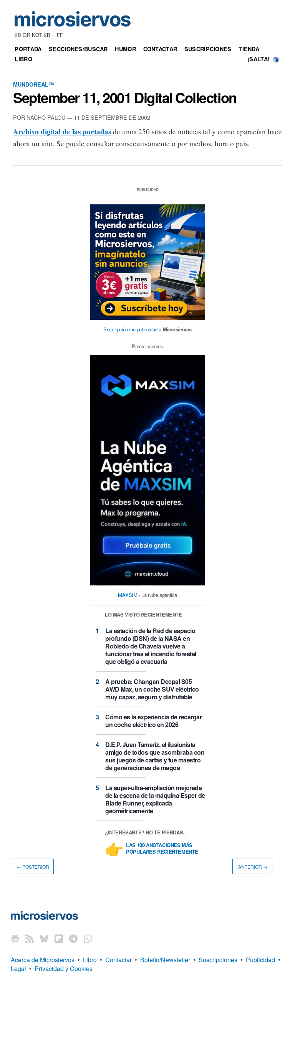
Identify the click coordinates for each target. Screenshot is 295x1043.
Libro (23, 59)
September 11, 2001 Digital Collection (125, 97)
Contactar (160, 49)
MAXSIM (128, 594)
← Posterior (33, 866)
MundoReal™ (33, 84)
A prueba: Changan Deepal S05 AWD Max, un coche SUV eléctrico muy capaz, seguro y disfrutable (152, 689)
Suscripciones (208, 49)
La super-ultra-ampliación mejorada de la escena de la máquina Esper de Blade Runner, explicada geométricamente (155, 799)
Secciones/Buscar (78, 49)
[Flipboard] (59, 938)
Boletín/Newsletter (165, 959)
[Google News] (15, 938)
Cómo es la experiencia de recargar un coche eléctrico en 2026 (153, 720)
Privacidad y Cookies (64, 968)
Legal (18, 968)
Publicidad (260, 959)
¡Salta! (258, 59)
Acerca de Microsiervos (43, 959)
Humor (125, 49)
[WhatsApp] (88, 938)
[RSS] (29, 938)
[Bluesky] (44, 938)
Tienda (249, 49)
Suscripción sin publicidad (130, 329)
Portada (28, 49)
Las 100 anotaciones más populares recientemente (162, 848)
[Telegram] (73, 938)
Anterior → (252, 866)
